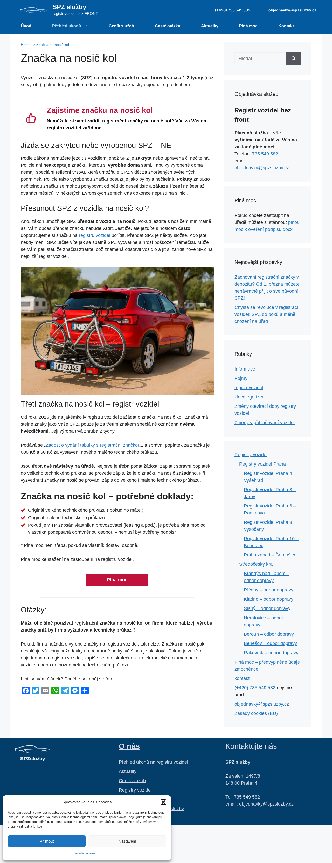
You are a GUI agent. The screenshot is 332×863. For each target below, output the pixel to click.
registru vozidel (94, 235)
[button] (163, 802)
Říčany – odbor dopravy (268, 589)
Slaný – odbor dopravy (267, 608)
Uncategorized (249, 397)
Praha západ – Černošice (270, 554)
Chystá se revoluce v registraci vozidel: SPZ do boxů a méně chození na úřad (266, 314)
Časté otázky (167, 26)
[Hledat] (293, 58)
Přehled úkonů (66, 26)
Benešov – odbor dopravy (270, 643)
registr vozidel (248, 387)
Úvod (26, 26)
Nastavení (127, 841)
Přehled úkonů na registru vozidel (153, 762)
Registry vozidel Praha (262, 464)
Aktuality (209, 26)
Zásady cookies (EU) (256, 713)
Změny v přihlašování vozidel (264, 422)
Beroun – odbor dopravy (269, 634)
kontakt (242, 678)
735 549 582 (265, 153)
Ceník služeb (121, 26)
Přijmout (47, 841)
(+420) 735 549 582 (232, 10)
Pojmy (240, 378)
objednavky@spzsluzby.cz (292, 10)
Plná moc (248, 26)
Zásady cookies (84, 853)
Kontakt (286, 26)
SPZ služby (69, 6)
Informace (244, 369)
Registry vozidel (250, 454)
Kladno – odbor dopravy (268, 599)
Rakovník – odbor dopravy (271, 652)
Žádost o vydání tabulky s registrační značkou (93, 445)
